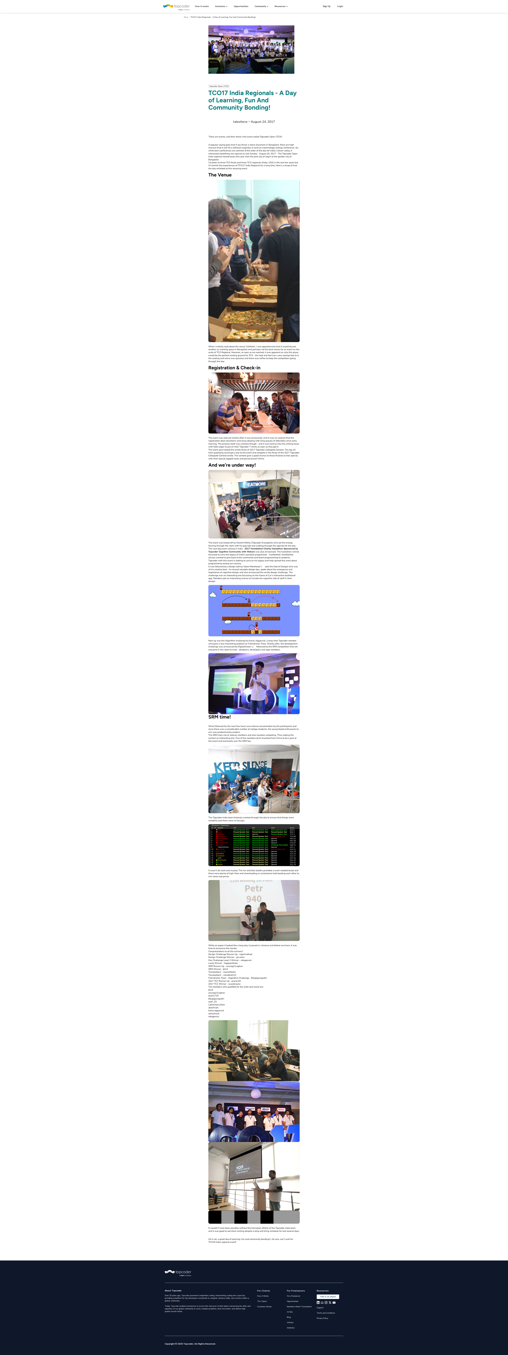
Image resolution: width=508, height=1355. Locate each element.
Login (340, 6)
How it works (202, 6)
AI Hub (290, 1312)
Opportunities (241, 6)
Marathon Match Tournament (299, 1306)
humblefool (275, 554)
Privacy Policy (322, 1318)
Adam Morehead (251, 566)
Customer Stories (264, 1306)
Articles (290, 1322)
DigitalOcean (244, 646)
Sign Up (326, 6)
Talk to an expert (328, 1296)
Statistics (291, 1328)
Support (320, 1307)
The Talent (262, 1301)
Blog (186, 17)
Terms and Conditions (326, 1313)
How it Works (263, 1296)
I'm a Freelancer (293, 1296)
